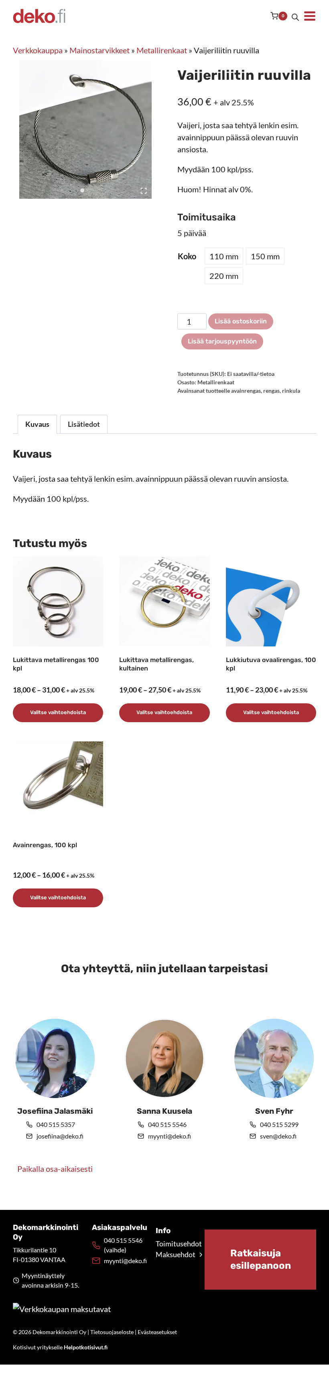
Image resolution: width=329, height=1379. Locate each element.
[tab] (82, 190)
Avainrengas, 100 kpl (45, 845)
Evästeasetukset (157, 1332)
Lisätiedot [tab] (84, 424)
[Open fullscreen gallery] (143, 191)
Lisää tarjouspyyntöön (222, 341)
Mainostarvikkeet (99, 50)
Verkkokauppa (38, 50)
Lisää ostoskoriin (241, 321)
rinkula (291, 390)
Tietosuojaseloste (112, 1332)
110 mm (223, 256)
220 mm (223, 276)
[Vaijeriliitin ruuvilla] (88, 129)
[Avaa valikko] (309, 16)
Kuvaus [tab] (37, 424)
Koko (187, 256)
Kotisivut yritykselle (60, 1347)
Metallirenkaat (161, 50)
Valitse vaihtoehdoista (58, 712)
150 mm (265, 256)
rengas (271, 390)
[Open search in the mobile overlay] (295, 16)
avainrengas (246, 390)
